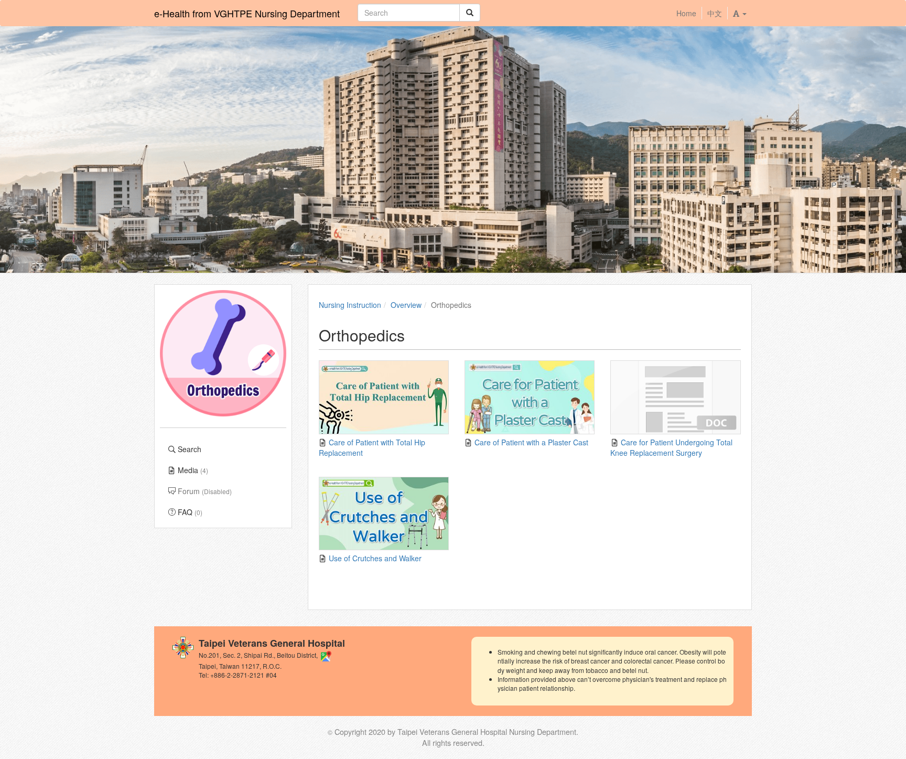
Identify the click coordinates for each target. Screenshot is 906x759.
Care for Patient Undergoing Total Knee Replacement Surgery (671, 447)
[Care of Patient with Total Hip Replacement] (384, 397)
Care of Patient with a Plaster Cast (530, 442)
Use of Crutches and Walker (374, 558)
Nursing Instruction (350, 305)
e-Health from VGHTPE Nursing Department (247, 13)
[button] (739, 13)
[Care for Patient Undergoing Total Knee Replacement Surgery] (675, 397)
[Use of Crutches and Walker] (384, 514)
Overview (406, 305)
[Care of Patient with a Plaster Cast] (530, 397)
